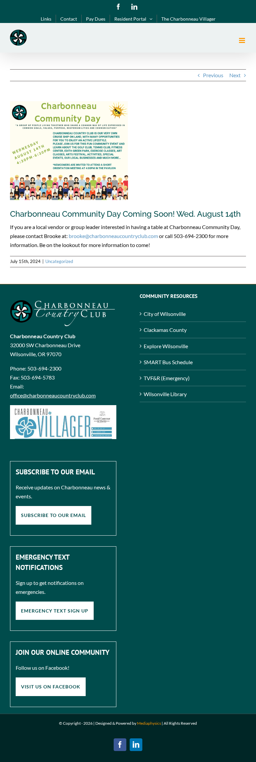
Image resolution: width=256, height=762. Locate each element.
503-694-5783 (38, 377)
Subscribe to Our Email (53, 515)
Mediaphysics (149, 723)
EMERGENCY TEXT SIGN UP (54, 611)
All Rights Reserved (180, 723)
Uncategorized (59, 261)
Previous (213, 75)
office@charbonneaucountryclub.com (53, 395)
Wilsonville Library (165, 394)
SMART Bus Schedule (168, 362)
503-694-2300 (44, 368)
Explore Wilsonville (166, 346)
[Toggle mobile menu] (242, 40)
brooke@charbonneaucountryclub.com (114, 236)
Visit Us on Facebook (50, 686)
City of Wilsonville (165, 314)
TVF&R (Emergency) (167, 378)
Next (235, 75)
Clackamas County (165, 330)
